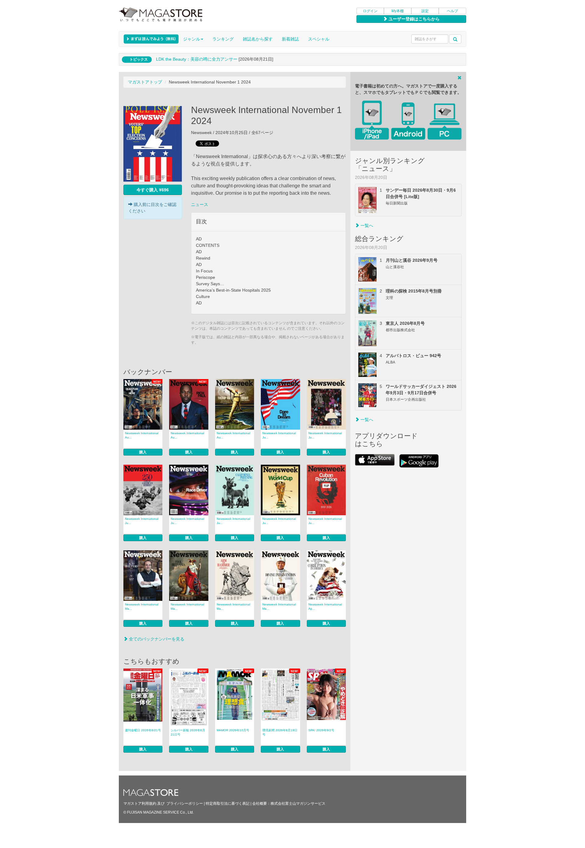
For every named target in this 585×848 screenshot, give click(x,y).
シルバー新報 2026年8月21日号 (188, 732)
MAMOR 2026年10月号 (233, 730)
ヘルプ (452, 11)
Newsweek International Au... (141, 435)
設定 (425, 11)
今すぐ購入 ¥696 (152, 189)
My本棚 (398, 11)
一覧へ (366, 225)
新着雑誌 (290, 39)
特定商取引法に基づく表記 (228, 803)
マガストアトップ (145, 82)
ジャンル (191, 39)
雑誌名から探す (258, 39)
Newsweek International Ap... (325, 606)
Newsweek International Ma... (141, 606)
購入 (143, 452)
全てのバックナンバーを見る (156, 639)
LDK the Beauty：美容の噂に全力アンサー (196, 59)
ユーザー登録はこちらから (413, 18)
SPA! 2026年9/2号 (321, 730)
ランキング (223, 39)
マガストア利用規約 (139, 803)
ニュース (199, 204)
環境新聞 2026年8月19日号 (279, 732)
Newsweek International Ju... (279, 435)
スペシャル (318, 39)
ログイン (370, 11)
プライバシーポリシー (184, 803)
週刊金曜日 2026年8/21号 (143, 730)
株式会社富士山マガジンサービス (298, 803)
